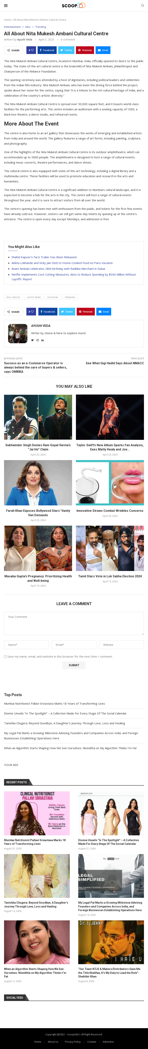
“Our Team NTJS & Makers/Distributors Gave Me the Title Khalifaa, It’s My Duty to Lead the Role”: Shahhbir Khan (109, 972)
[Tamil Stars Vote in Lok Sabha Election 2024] (110, 548)
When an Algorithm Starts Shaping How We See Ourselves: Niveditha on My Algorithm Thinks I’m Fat (70, 748)
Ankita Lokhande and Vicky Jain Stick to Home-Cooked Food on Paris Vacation (62, 263)
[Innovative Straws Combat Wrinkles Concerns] (110, 482)
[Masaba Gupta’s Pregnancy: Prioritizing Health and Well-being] (38, 548)
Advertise (108, 1041)
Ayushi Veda (24, 39)
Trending (40, 27)
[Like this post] (32, 50)
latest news (34, 297)
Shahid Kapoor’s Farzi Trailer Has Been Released (44, 257)
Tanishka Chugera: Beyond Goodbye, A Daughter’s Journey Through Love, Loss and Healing (64, 723)
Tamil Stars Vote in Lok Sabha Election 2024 (110, 576)
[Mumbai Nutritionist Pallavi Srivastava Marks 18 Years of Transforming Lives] (37, 813)
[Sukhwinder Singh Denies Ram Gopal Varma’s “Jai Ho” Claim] (38, 417)
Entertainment (12, 27)
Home (7, 19)
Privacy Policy (73, 1041)
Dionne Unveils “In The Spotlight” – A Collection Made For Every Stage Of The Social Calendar (65, 713)
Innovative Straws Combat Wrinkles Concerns (110, 511)
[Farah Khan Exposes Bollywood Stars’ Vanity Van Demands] (38, 482)
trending (70, 297)
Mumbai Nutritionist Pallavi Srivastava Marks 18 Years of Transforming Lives (54, 703)
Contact (91, 1041)
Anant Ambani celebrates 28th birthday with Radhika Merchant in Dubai (58, 269)
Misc (28, 27)
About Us (53, 1041)
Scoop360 (52, 297)
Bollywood (13, 297)
